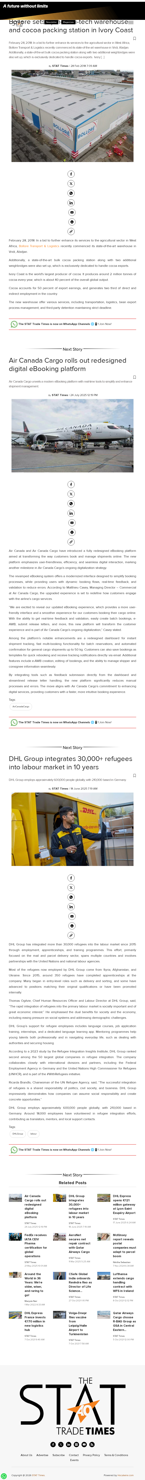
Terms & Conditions (116, 1455)
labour (33, 1133)
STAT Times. (38, 1475)
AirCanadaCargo (21, 706)
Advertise (42, 1455)
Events (74, 1460)
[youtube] (84, 1444)
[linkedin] (68, 1444)
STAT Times (30, 1223)
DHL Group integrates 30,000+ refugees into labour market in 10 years (70, 763)
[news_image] (15, 1197)
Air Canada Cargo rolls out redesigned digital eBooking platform (67, 364)
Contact (74, 1455)
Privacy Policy (91, 1455)
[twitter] (71, 183)
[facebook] (71, 174)
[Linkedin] (71, 202)
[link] (71, 231)
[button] (72, 38)
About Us (26, 1455)
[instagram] (76, 1444)
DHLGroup (18, 1133)
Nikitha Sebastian (121, 1262)
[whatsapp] (71, 193)
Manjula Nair (31, 1301)
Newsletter (51, 22)
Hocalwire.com (126, 1475)
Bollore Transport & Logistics (40, 246)
